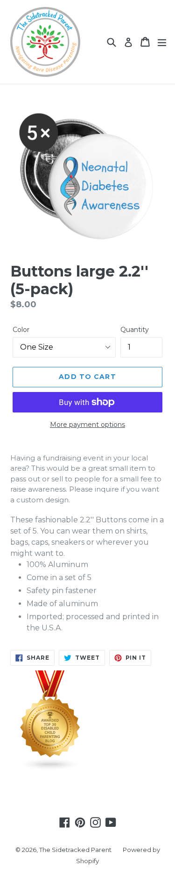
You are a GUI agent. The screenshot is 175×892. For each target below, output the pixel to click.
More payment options (87, 424)
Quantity (134, 329)
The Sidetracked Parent (75, 849)
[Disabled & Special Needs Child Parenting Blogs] (50, 768)
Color (21, 329)
